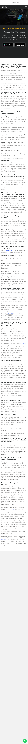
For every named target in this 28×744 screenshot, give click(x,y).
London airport (5, 107)
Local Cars (5, 82)
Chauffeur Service (10, 250)
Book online (4, 427)
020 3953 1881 (14, 2)
